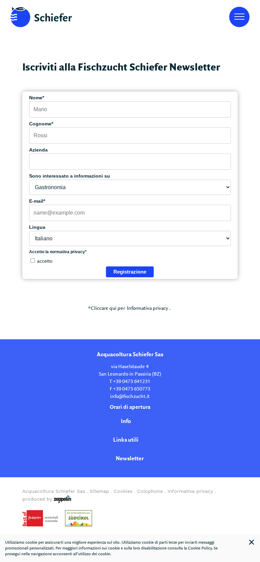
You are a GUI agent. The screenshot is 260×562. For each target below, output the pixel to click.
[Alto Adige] (78, 518)
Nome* (36, 97)
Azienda (38, 150)
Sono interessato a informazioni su (69, 176)
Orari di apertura (130, 407)
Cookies (123, 491)
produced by (38, 499)
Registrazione (129, 272)
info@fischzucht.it (130, 396)
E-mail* (37, 201)
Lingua (37, 227)
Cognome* (41, 123)
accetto (44, 261)
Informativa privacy (147, 308)
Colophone (150, 491)
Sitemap (99, 491)
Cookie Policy (200, 548)
